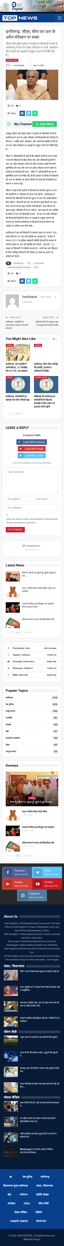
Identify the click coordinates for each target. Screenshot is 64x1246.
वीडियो (39, 1212)
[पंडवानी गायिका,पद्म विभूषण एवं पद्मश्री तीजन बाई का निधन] (13, 607)
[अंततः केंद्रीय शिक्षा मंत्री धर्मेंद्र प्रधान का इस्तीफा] (13, 592)
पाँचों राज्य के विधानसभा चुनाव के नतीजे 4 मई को (39, 971)
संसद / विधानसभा (44, 1185)
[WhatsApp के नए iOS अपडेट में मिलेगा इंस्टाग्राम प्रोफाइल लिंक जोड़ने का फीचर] (11, 1153)
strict (36, 267)
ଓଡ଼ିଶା (27, 1203)
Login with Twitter (34, 455)
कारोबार (11, 1203)
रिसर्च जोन (41, 1221)
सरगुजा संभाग (11, 751)
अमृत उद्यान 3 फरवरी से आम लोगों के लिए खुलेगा (38, 1037)
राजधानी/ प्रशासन (12, 60)
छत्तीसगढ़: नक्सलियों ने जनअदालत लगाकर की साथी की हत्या (17, 325)
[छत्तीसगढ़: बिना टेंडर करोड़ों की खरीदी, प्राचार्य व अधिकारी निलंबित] (46, 352)
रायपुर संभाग (10, 711)
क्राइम (8, 724)
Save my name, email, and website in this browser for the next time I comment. (32, 521)
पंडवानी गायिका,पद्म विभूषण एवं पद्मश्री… (38, 827)
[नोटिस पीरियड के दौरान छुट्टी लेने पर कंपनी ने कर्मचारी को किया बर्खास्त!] (11, 1137)
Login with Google (34, 448)
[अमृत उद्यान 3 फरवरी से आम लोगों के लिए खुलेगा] (11, 1041)
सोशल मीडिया (20, 1212)
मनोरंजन (24, 1194)
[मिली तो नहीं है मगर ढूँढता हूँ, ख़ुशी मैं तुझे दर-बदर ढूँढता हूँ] (13, 576)
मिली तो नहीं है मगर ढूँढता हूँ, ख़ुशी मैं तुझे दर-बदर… (32, 802)
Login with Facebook (34, 442)
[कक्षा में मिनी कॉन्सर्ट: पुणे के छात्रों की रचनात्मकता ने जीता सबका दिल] (11, 1106)
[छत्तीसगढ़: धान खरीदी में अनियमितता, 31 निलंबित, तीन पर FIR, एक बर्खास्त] (18, 352)
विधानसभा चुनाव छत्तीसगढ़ (15, 1185)
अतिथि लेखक (42, 1194)
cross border (39, 263)
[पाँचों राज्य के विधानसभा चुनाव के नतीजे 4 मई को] (11, 975)
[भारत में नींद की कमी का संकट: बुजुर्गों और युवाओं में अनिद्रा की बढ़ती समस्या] (11, 1056)
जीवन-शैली (43, 1203)
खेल (7, 731)
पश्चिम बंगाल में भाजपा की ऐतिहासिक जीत (38, 619)
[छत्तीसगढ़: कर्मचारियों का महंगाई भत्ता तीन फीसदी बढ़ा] (18, 384)
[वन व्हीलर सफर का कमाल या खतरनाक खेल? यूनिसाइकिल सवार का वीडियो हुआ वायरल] (11, 1122)
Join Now (46, 124)
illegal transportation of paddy (18, 267)
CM (28, 263)
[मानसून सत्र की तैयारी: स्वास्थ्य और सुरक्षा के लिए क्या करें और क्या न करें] (11, 1072)
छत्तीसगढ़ (10, 345)
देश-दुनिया (10, 704)
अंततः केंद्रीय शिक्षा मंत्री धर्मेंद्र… (35, 811)
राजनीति (9, 718)
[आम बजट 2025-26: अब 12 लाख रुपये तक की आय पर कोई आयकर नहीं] (11, 1006)
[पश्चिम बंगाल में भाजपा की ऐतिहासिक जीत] (13, 623)
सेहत (7, 744)
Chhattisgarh (18, 263)
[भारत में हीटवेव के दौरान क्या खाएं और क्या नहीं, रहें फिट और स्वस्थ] (11, 1087)
